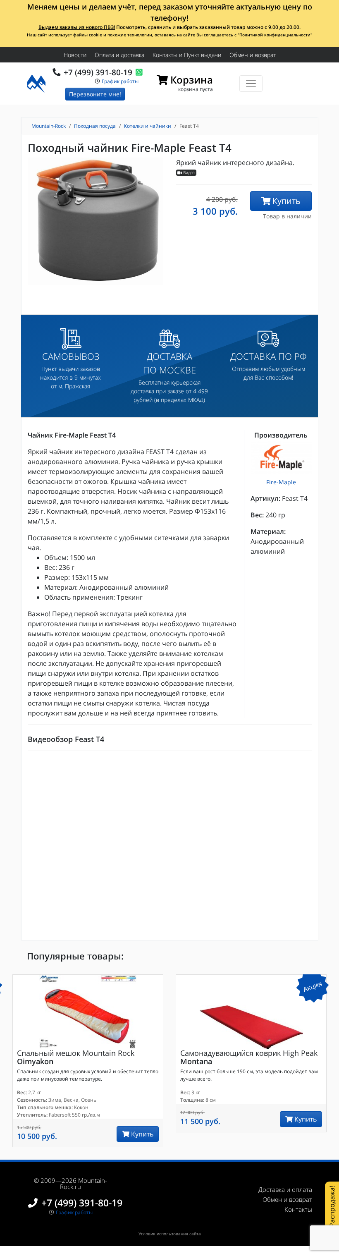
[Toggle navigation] (251, 83)
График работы (120, 80)
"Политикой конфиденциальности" (275, 35)
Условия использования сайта (169, 1234)
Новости (75, 55)
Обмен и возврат (252, 55)
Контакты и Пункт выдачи (187, 55)
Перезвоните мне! (95, 94)
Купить (285, 200)
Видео (188, 172)
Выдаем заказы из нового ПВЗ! (76, 27)
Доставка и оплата (285, 1189)
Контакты (298, 1209)
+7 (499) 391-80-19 (98, 72)
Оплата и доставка (119, 55)
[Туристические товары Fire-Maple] (281, 457)
